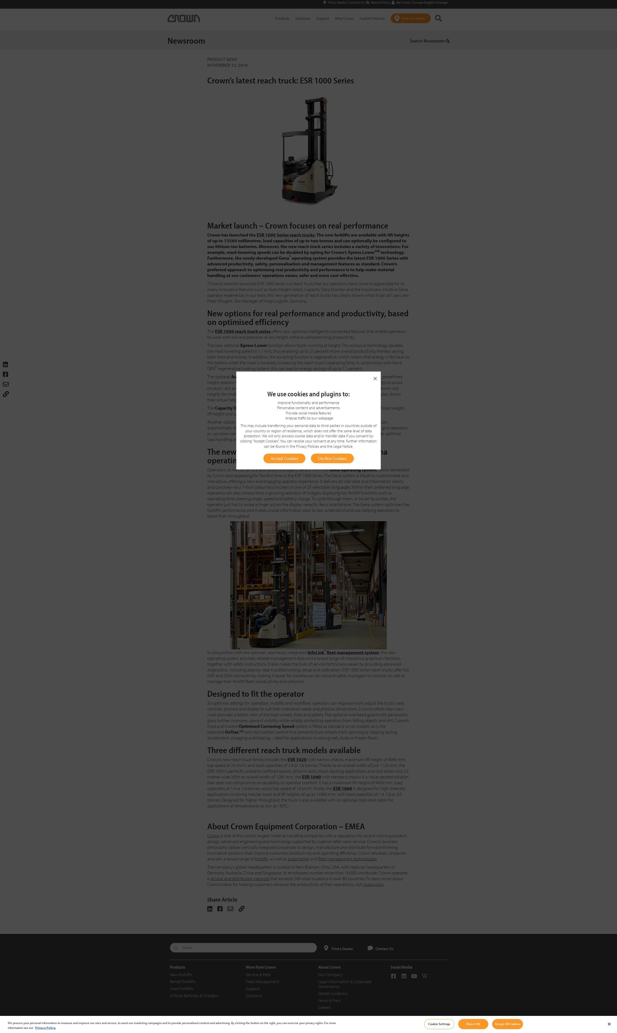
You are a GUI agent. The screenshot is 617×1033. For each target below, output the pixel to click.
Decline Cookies (332, 458)
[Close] (609, 1024)
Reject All (473, 1024)
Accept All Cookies (507, 1024)
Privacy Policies (307, 446)
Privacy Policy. (45, 1028)
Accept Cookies (284, 458)
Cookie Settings (439, 1024)
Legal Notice (343, 446)
